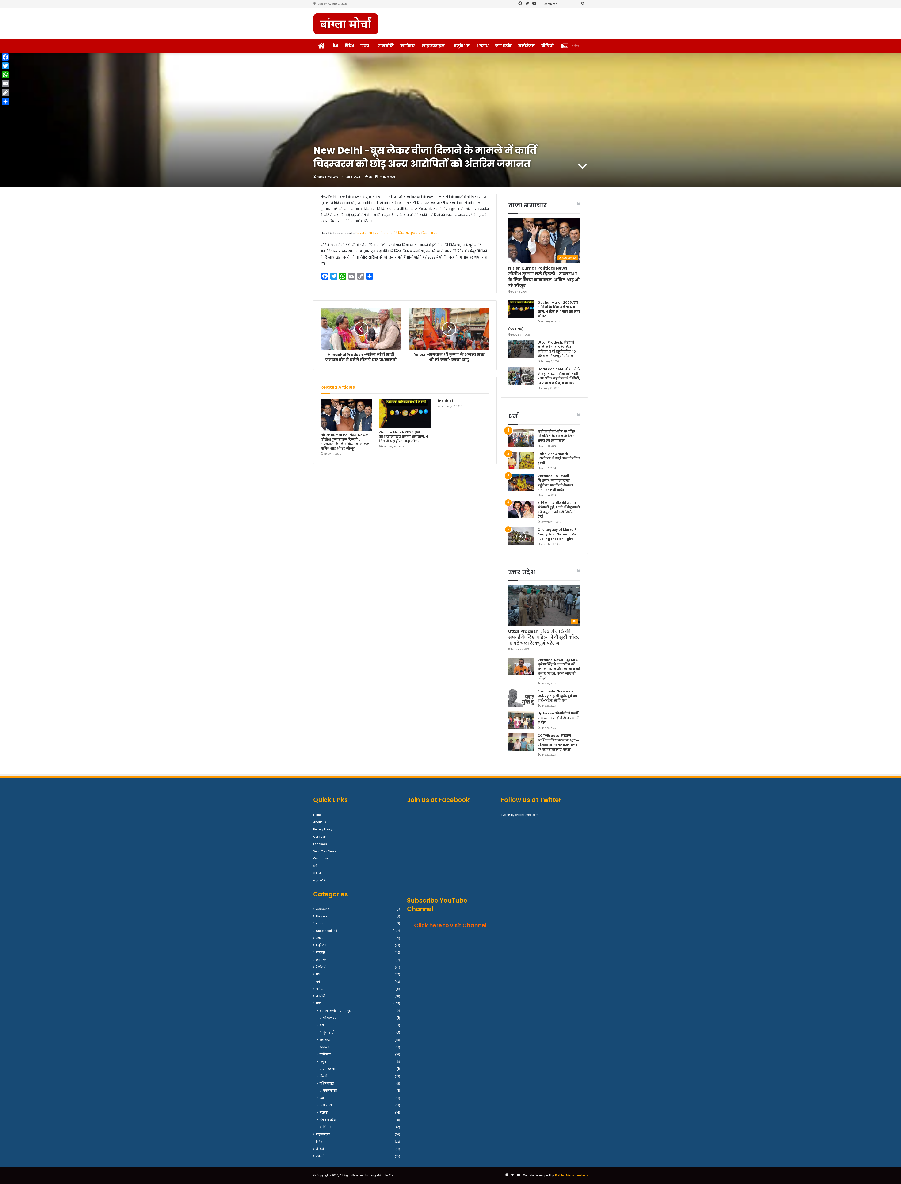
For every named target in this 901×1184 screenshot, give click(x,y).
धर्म (315, 865)
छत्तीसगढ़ (325, 1054)
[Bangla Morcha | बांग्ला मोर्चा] (345, 23)
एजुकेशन (462, 46)
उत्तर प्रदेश (325, 1040)
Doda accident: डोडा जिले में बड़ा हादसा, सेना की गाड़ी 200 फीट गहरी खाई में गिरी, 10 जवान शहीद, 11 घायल (559, 376)
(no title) (445, 400)
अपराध (482, 46)
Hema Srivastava (327, 177)
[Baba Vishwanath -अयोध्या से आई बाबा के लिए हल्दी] (521, 460)
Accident (322, 909)
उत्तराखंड (324, 1047)
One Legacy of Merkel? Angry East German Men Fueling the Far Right (558, 534)
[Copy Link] (5, 92)
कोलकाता (330, 1091)
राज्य (364, 46)
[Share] (5, 101)
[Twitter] (5, 65)
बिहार (323, 1098)
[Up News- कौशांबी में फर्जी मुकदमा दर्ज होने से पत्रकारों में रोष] (521, 720)
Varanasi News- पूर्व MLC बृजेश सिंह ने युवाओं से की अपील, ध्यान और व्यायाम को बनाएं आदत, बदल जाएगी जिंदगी (559, 668)
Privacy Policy (322, 829)
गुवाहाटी (329, 1032)
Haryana (321, 916)
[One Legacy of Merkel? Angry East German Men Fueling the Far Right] (521, 536)
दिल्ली (323, 1076)
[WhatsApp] (5, 74)
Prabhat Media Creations (571, 1175)
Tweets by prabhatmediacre (519, 815)
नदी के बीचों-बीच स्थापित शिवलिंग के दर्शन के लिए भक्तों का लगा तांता (556, 436)
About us (319, 822)
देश (335, 46)
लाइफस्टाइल (433, 46)
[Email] (5, 83)
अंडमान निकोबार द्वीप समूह (335, 1010)
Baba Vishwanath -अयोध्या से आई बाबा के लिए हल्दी (559, 458)
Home (317, 815)
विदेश (349, 46)
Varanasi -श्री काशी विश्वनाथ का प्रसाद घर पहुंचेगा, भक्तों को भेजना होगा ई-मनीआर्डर (555, 483)
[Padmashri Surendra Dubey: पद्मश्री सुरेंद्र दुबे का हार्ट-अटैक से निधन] (521, 698)
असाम (323, 1025)
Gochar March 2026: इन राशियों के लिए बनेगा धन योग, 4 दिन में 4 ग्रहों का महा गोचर (403, 436)
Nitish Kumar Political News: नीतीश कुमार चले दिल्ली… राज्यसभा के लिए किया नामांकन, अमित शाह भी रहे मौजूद (345, 442)
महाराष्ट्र (324, 1112)
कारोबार (407, 46)
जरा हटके (503, 46)
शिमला (327, 1127)
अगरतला (329, 1069)
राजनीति (386, 46)
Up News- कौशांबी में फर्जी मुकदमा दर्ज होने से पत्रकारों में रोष (558, 718)
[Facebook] (5, 57)
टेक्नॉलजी (321, 967)
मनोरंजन (526, 46)
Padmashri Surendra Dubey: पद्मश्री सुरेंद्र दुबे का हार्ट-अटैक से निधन (557, 696)
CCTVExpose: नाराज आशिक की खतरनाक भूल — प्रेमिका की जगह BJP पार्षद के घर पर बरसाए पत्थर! (558, 742)
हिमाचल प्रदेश (328, 1120)
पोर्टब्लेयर (329, 1018)
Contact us (320, 858)
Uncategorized (326, 930)
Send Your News (324, 851)
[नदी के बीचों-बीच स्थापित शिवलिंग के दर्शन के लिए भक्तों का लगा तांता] (521, 438)
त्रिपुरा (323, 1061)
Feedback (320, 844)
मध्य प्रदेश (326, 1105)
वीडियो (547, 46)
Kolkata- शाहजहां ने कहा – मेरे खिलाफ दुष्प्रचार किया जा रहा (397, 233)
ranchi (320, 923)
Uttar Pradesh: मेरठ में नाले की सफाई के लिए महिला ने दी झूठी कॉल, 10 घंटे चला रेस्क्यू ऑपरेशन (557, 349)
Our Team (320, 836)
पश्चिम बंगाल (327, 1083)
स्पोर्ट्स (320, 1156)
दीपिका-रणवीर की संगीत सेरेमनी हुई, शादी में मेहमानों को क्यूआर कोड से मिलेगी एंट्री (559, 509)
